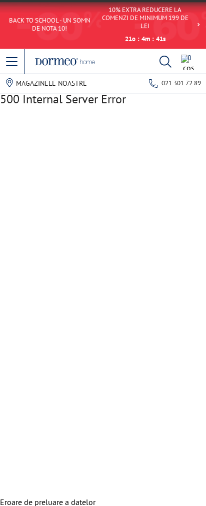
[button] (12, 62)
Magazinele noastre (51, 83)
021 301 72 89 (181, 83)
